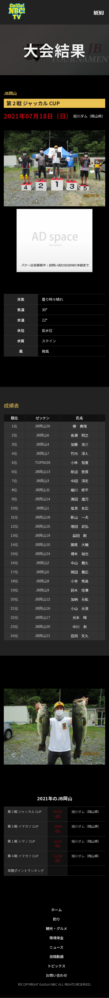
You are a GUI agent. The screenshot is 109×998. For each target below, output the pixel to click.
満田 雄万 (79, 499)
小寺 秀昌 (79, 581)
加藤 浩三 (79, 444)
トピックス (56, 965)
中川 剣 (79, 626)
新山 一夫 (79, 517)
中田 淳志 (79, 480)
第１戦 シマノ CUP (21, 841)
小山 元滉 (79, 608)
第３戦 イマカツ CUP (23, 826)
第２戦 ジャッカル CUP (25, 811)
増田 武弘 (79, 526)
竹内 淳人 (79, 453)
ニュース (56, 947)
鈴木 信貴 (79, 590)
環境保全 (56, 937)
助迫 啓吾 (79, 471)
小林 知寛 (79, 462)
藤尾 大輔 (79, 544)
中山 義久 (79, 562)
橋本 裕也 (79, 553)
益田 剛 (79, 535)
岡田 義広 (79, 571)
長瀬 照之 (79, 435)
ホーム (56, 909)
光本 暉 (79, 617)
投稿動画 (56, 956)
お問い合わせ (56, 975)
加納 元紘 (79, 599)
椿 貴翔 (79, 426)
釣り (56, 919)
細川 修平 (79, 489)
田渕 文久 (79, 635)
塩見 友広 (79, 508)
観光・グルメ (56, 928)
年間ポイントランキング (26, 870)
